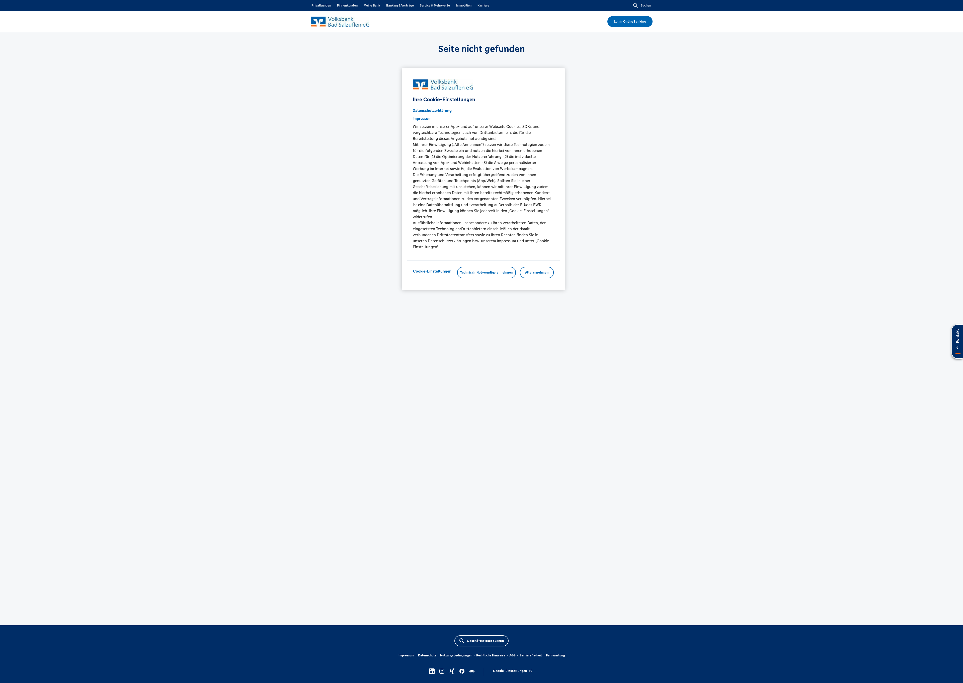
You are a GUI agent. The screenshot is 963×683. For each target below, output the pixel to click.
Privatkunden (321, 6)
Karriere (483, 6)
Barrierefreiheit (531, 655)
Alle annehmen (536, 273)
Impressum (406, 655)
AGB (512, 655)
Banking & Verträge (400, 6)
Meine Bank (372, 6)
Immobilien (463, 6)
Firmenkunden (347, 6)
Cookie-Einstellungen (432, 271)
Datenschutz (427, 655)
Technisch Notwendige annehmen (486, 273)
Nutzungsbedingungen (456, 655)
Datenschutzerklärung (432, 110)
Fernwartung (555, 655)
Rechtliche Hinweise (490, 655)
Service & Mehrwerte (435, 6)
